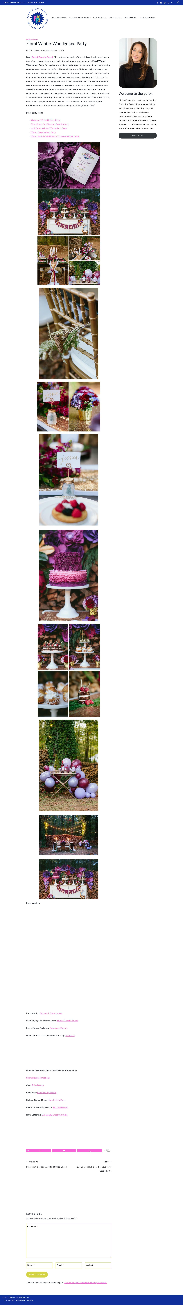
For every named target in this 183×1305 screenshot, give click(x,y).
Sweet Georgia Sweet (42, 57)
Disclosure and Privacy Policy (19, 1300)
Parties (35, 39)
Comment (32, 1226)
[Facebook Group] (161, 2)
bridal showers (139, 120)
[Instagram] (168, 2)
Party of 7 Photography (51, 1013)
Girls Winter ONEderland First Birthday (49, 124)
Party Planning (59, 18)
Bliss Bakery (38, 1085)
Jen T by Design (60, 1107)
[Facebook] (157, 2)
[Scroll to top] (178, 1296)
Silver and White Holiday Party (45, 120)
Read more (138, 135)
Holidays (29, 39)
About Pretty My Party (14, 2)
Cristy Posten (34, 50)
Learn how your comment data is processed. (85, 1283)
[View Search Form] (178, 3)
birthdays (132, 116)
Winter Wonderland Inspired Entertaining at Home (54, 136)
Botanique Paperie (59, 1028)
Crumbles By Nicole (46, 1093)
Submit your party (35, 2)
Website (90, 1265)
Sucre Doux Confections (38, 1078)
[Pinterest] (165, 2)
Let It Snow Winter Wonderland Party (48, 128)
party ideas (124, 108)
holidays (142, 116)
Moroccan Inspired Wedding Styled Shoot (46, 1164)
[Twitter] (172, 2)
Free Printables (147, 18)
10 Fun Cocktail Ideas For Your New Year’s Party (94, 1166)
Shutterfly (70, 1036)
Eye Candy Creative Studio (54, 1115)
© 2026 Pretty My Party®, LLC (16, 1297)
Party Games (115, 18)
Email (60, 1265)
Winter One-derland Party (43, 132)
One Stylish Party (57, 1100)
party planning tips (139, 108)
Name (31, 1265)
